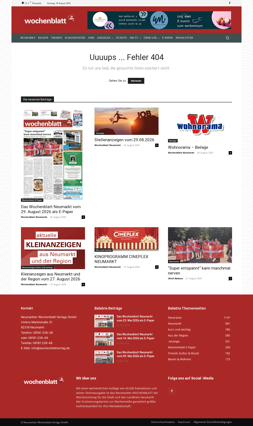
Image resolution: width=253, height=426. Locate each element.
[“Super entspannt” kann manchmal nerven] (200, 245)
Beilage (173, 140)
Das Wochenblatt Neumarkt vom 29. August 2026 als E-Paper (51, 209)
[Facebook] (229, 3)
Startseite (136, 80)
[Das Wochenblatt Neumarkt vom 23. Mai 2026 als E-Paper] (104, 321)
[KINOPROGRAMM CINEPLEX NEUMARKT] (126, 239)
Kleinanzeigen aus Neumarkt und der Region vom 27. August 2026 (50, 276)
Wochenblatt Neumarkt (34, 216)
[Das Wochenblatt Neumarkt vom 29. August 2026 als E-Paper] (53, 155)
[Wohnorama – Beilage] (200, 125)
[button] (227, 38)
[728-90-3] (159, 20)
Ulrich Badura (175, 278)
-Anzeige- (100, 133)
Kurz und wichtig (103, 250)
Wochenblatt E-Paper (32, 200)
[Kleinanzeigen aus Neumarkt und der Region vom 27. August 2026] (53, 248)
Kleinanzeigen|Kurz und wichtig (37, 267)
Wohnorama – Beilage (188, 147)
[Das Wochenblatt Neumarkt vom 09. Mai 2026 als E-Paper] (104, 357)
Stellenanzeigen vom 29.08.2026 (124, 139)
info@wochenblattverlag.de (50, 348)
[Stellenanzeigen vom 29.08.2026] (126, 121)
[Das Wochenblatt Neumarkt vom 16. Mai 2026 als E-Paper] (104, 339)
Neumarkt (174, 261)
